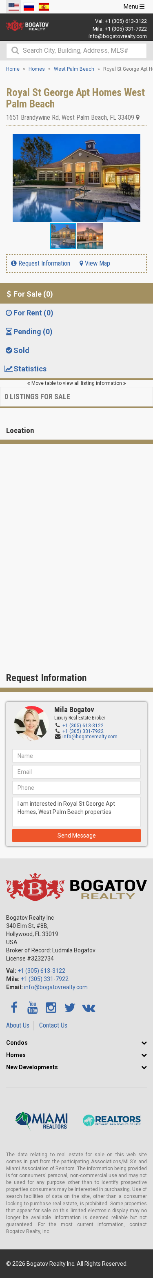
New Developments (32, 1067)
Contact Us (53, 1025)
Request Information (43, 263)
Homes (16, 1055)
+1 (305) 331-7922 (126, 29)
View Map (96, 263)
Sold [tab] (21, 350)
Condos (17, 1042)
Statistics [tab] (30, 368)
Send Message (77, 835)
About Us (17, 1025)
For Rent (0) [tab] (33, 312)
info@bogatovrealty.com (118, 36)
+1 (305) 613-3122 (126, 21)
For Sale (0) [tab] (33, 294)
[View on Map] (138, 117)
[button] (139, 141)
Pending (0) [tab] (33, 331)
